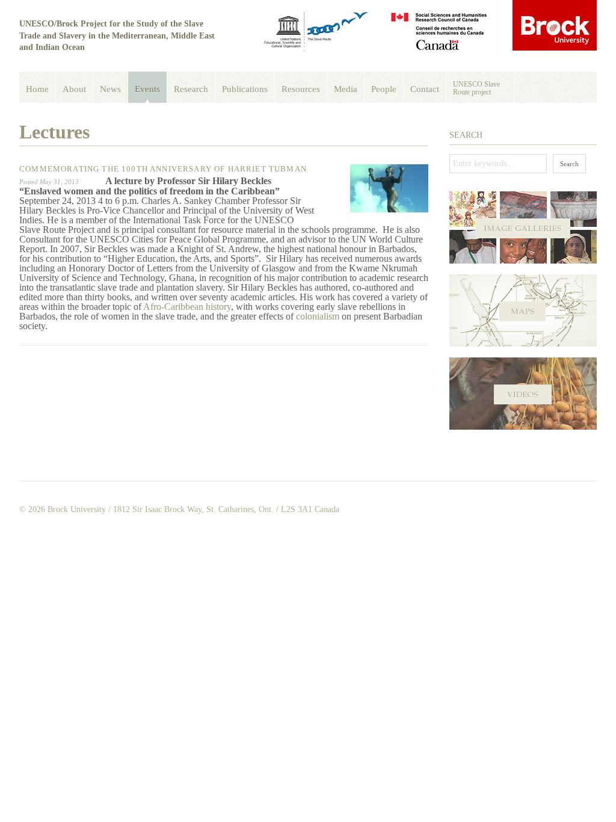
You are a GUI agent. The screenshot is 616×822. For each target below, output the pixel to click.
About (74, 89)
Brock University (77, 509)
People (383, 89)
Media (345, 89)
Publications (245, 89)
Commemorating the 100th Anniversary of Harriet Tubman (163, 168)
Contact (424, 89)
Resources (301, 89)
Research (191, 89)
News (110, 89)
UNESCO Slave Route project (476, 88)
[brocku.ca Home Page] (555, 26)
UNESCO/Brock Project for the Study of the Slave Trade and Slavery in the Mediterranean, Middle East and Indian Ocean (117, 35)
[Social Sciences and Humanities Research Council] (438, 32)
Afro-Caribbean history (187, 306)
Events (147, 89)
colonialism (317, 316)
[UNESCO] (316, 32)
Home (37, 89)
